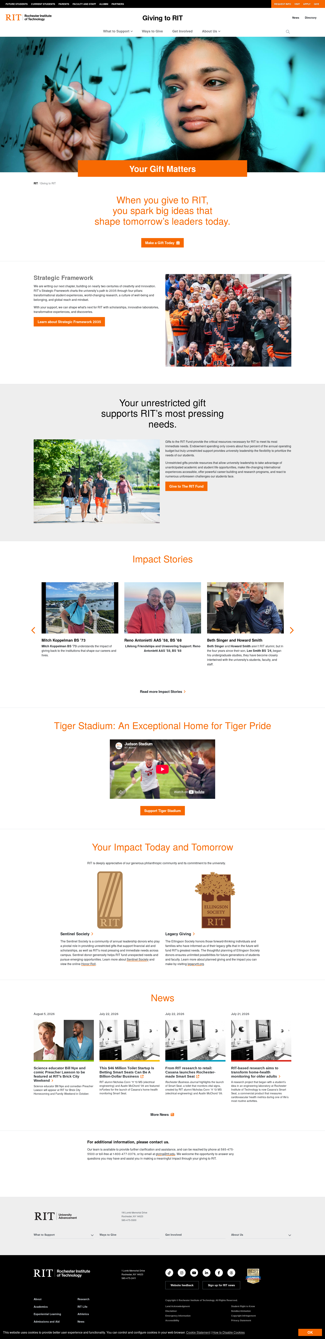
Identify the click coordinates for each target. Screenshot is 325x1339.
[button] (287, 31)
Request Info (282, 4)
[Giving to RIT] (56, 1216)
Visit (297, 4)
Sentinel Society (75, 934)
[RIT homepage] (29, 17)
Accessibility (172, 1320)
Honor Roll (88, 964)
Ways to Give (152, 31)
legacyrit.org (196, 964)
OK (310, 1332)
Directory (311, 17)
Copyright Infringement (243, 1315)
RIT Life (82, 1306)
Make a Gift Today (160, 242)
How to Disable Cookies (228, 1332)
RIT (36, 183)
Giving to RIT (162, 17)
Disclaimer (171, 1311)
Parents (63, 4)
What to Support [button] (116, 31)
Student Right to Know (243, 1306)
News (295, 17)
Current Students (43, 4)
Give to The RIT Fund (186, 486)
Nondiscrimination (241, 1311)
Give (316, 4)
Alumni (103, 4)
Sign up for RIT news (221, 1285)
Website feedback (182, 1285)
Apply (307, 4)
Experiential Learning (47, 1314)
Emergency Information (178, 1315)
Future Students (17, 4)
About (38, 1299)
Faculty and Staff (84, 4)
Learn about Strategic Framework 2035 (69, 321)
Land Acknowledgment (177, 1306)
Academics (41, 1306)
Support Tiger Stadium (162, 810)
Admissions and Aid (47, 1321)
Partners (118, 4)
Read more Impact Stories (161, 691)
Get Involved (182, 31)
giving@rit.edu (165, 1154)
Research (83, 1299)
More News (159, 1114)
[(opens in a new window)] (169, 1273)
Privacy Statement (241, 1320)
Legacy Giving (178, 934)
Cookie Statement (198, 1332)
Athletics (83, 1314)
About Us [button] (209, 31)
